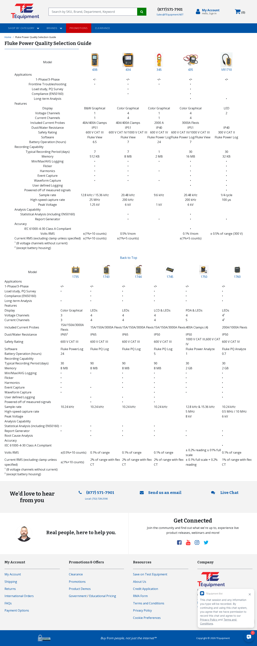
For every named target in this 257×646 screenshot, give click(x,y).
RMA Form (140, 596)
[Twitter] (206, 542)
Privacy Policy (142, 610)
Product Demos (80, 589)
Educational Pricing (102, 596)
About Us (139, 582)
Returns (10, 589)
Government (78, 596)
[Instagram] (198, 542)
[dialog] (208, 11)
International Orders (19, 596)
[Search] (141, 12)
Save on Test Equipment (150, 574)
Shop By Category (21, 28)
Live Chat (229, 492)
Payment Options (17, 610)
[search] (93, 12)
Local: (96, 498)
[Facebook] (181, 542)
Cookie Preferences (147, 618)
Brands (52, 28)
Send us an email (165, 492)
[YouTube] (189, 542)
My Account (13, 574)
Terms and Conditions (148, 603)
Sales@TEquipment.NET (170, 14)
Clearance (102, 28)
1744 (138, 277)
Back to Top (128, 258)
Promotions (79, 28)
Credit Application (145, 589)
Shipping (11, 582)
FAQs (8, 603)
